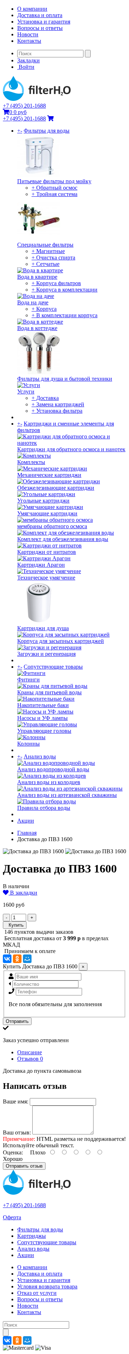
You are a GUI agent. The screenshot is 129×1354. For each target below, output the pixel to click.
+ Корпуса (44, 309)
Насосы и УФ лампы (42, 718)
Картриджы (31, 1236)
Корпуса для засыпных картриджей (60, 641)
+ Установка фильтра (57, 411)
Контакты (29, 41)
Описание (29, 1052)
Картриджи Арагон (41, 565)
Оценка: (13, 1152)
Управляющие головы (44, 731)
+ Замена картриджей (58, 404)
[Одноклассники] (17, 958)
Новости (27, 34)
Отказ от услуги (37, 1293)
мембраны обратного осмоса (52, 526)
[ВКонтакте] (7, 958)
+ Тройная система (54, 194)
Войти (25, 67)
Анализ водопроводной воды (53, 769)
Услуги (25, 391)
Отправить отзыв (24, 1166)
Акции (25, 821)
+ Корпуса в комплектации (64, 290)
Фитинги (28, 679)
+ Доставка (45, 398)
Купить (15, 925)
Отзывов (30, 1059)
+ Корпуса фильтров (56, 283)
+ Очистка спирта (53, 257)
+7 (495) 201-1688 (24, 106)
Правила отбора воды (43, 808)
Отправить (17, 1021)
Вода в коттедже (37, 328)
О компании (32, 9)
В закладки (23, 893)
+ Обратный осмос (54, 188)
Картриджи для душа (43, 628)
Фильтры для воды (47, 131)
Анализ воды (40, 756)
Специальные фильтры (45, 245)
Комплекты (31, 462)
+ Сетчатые (45, 264)
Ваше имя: (15, 1101)
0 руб (18, 112)
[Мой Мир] (27, 958)
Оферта (12, 1217)
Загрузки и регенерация (46, 654)
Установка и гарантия (43, 22)
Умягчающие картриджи (47, 513)
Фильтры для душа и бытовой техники (64, 379)
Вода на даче (32, 302)
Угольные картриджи (43, 501)
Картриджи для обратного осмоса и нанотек (71, 449)
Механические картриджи (49, 475)
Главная (27, 833)
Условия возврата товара (47, 1286)
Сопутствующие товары (53, 667)
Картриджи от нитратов (46, 552)
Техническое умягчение (46, 578)
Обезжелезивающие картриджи (55, 488)
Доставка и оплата (39, 15)
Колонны (28, 744)
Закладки (28, 60)
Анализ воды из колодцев (48, 782)
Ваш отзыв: (17, 1132)
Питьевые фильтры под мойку (54, 181)
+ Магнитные (48, 251)
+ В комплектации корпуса (64, 315)
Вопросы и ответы (40, 28)
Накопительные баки (43, 705)
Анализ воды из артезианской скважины (67, 795)
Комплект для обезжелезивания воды (62, 539)
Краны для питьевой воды (49, 692)
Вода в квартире (37, 277)
